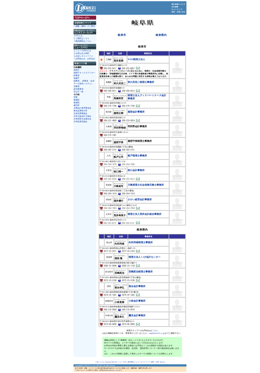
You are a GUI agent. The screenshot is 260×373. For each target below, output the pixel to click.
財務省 (76, 75)
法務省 (76, 86)
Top (97, 362)
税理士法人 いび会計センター (145, 257)
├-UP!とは (78, 35)
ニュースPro (122, 362)
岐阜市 (122, 34)
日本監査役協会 (80, 121)
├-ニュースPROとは (82, 50)
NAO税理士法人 (136, 59)
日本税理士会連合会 (82, 119)
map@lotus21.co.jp (157, 333)
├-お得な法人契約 (81, 53)
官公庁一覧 (78, 92)
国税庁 (76, 70)
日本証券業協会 (80, 113)
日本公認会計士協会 (82, 116)
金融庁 (76, 78)
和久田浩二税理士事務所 (141, 82)
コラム (102, 362)
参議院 (76, 102)
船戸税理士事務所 (137, 155)
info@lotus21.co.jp (112, 370)
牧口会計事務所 (136, 170)
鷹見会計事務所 (137, 315)
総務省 (76, 81)
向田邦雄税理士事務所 (141, 242)
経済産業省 (78, 89)
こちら (155, 330)
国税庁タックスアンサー (84, 73)
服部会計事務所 (136, 111)
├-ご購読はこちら (81, 38)
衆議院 (76, 100)
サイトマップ (145, 362)
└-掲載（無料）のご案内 (84, 26)
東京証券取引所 (80, 111)
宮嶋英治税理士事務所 (141, 271)
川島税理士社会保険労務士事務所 (146, 184)
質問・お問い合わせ (158, 362)
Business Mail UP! (111, 362)
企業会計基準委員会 (82, 108)
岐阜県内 (161, 34)
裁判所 (76, 105)
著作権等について (134, 362)
